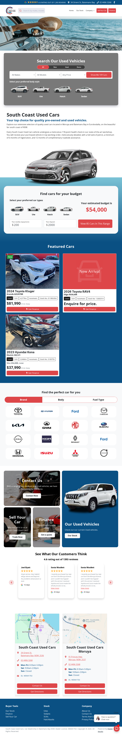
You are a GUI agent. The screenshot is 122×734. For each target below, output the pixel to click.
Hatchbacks (49, 719)
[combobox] (31, 10)
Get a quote (46, 535)
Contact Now (32, 496)
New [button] (55, 67)
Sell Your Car (102, 11)
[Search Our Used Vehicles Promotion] (61, 33)
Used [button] (67, 67)
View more (55, 588)
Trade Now (17, 537)
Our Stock (79, 11)
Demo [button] (79, 67)
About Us (86, 711)
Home (71, 11)
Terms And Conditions (92, 716)
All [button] (43, 67)
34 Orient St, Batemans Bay (83, 2)
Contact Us (37, 685)
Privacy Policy (88, 719)
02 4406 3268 (105, 2)
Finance (112, 11)
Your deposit (50, 222)
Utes (46, 711)
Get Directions (37, 691)
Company (89, 11)
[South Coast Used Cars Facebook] (114, 2)
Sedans (47, 713)
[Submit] (20, 10)
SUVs (46, 716)
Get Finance (33, 309)
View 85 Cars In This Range (95, 223)
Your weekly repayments (20, 222)
